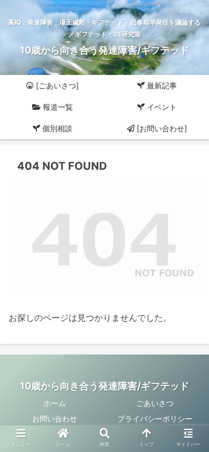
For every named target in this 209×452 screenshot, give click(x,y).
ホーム (54, 403)
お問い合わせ (54, 418)
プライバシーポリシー (154, 418)
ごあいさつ (155, 403)
